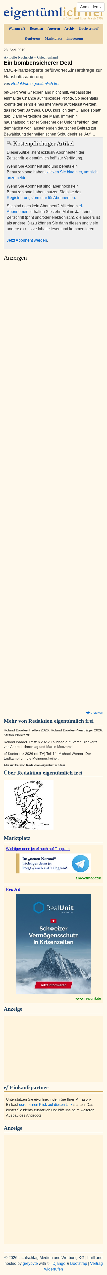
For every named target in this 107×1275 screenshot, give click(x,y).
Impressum (74, 38)
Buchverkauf (89, 28)
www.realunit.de (88, 998)
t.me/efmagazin (88, 878)
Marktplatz (53, 38)
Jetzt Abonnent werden (27, 240)
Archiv (69, 28)
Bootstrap (78, 1263)
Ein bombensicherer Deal (38, 60)
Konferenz (32, 38)
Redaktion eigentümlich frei (35, 83)
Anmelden (89, 7)
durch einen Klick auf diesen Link (45, 1104)
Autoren (54, 28)
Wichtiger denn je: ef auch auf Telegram (38, 849)
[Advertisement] (53, 487)
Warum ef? (16, 28)
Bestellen (36, 28)
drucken (96, 712)
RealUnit (13, 889)
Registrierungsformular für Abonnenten (41, 198)
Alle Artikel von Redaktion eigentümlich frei (34, 765)
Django (59, 1263)
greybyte (30, 1263)
